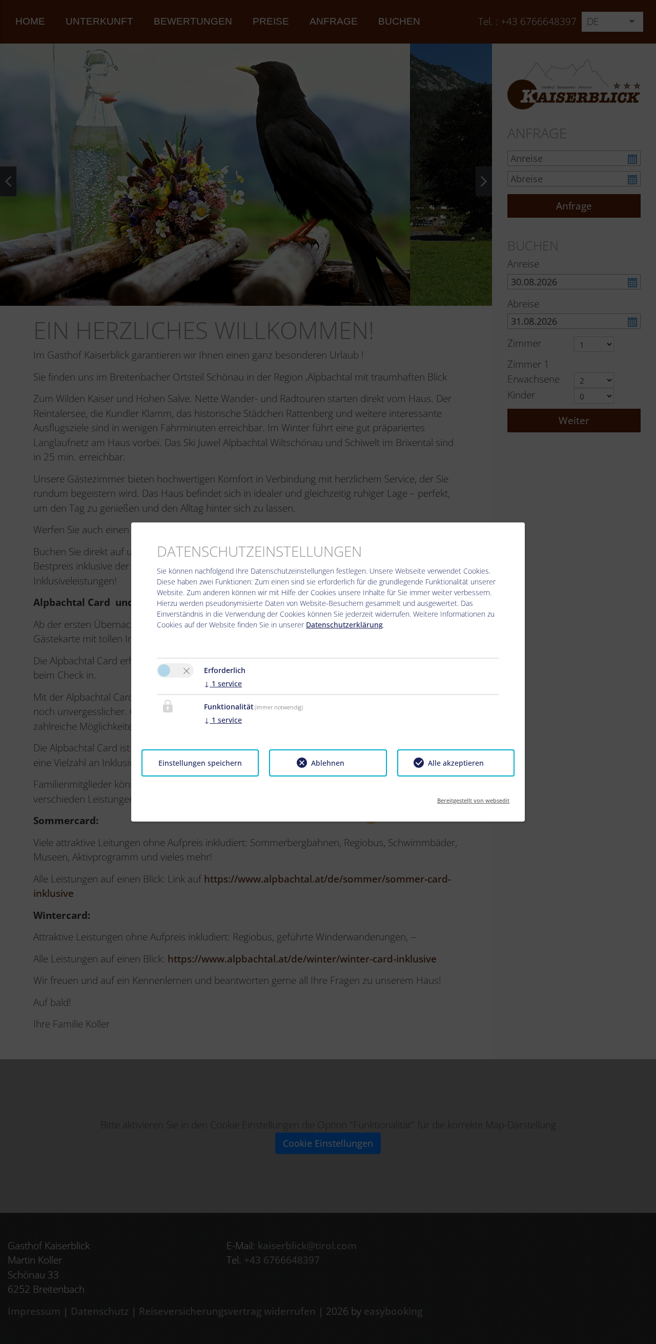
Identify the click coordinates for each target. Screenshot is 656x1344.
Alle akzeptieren (456, 763)
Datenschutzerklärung (344, 624)
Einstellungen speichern (200, 763)
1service (223, 683)
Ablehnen (327, 763)
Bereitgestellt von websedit (473, 797)
